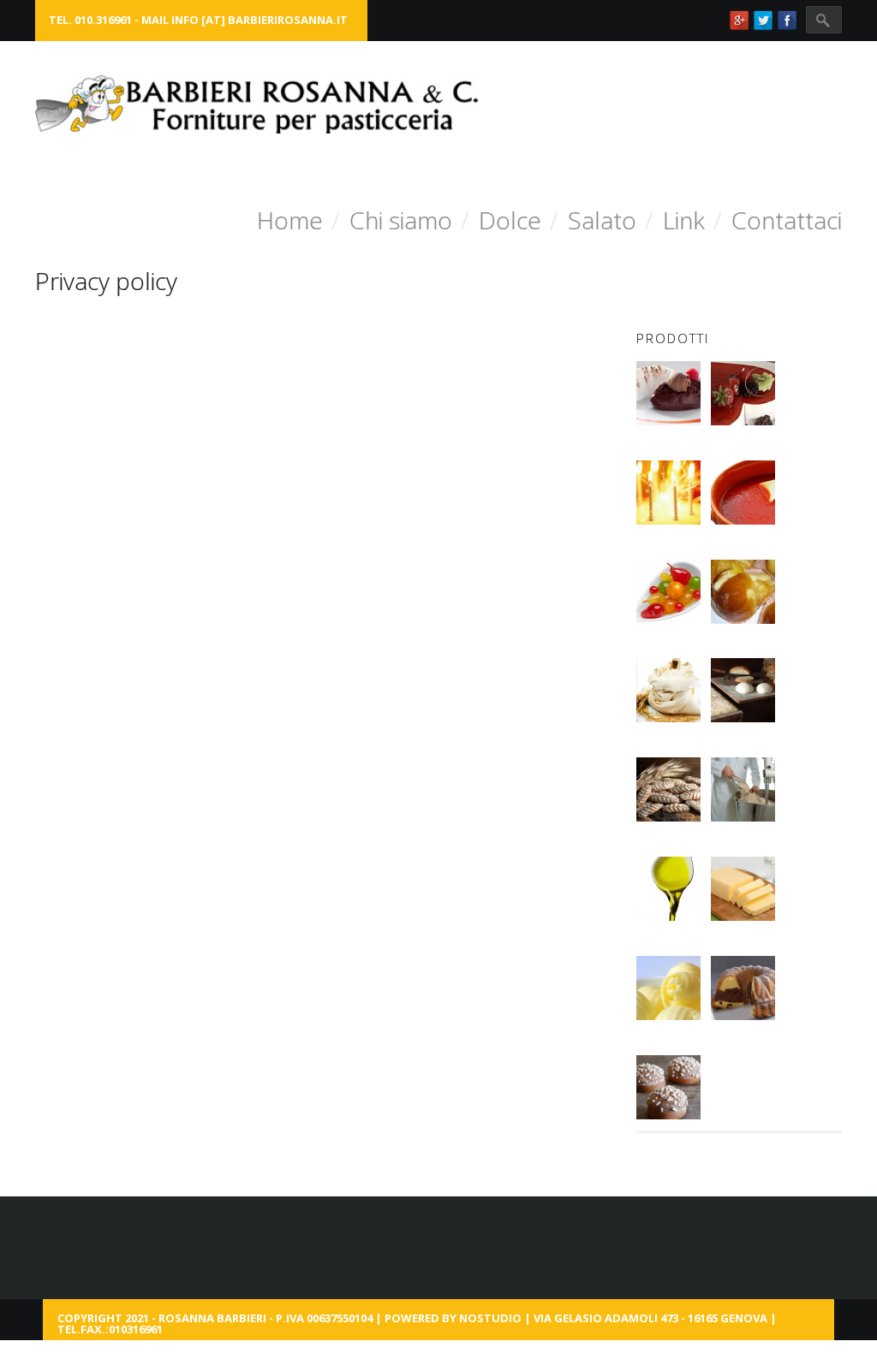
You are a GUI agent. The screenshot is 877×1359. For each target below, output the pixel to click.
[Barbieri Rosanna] (257, 104)
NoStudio (490, 1318)
